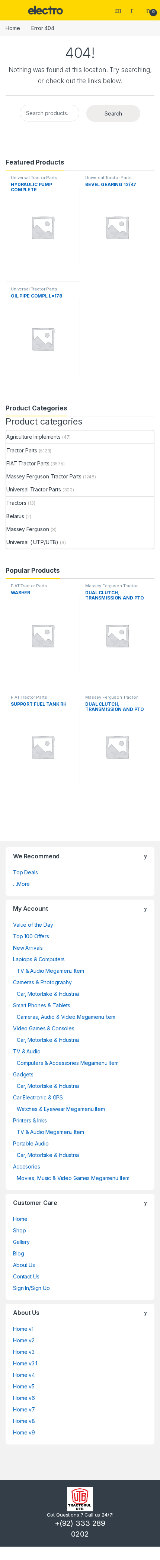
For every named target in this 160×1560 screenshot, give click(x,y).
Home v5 (24, 1386)
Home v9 (24, 1432)
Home (13, 28)
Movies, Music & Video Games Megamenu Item (73, 1178)
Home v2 (24, 1340)
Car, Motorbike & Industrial (48, 994)
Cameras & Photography (42, 982)
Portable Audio (31, 1143)
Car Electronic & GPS (38, 1097)
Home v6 (24, 1398)
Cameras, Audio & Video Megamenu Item (66, 1017)
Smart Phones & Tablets (41, 1005)
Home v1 (23, 1329)
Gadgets (23, 1074)
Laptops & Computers (39, 959)
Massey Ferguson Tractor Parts (43, 476)
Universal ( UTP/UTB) (32, 542)
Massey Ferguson (27, 529)
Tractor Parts (21, 450)
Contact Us (26, 1276)
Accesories (26, 1166)
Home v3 (24, 1352)
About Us (24, 1265)
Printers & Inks (30, 1120)
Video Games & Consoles (43, 1028)
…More (21, 884)
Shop (19, 1230)
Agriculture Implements (33, 436)
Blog (18, 1253)
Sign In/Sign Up (31, 1288)
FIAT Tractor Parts (27, 463)
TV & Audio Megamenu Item (50, 971)
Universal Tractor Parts (34, 177)
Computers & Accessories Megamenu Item (68, 1063)
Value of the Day (33, 925)
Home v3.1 (25, 1363)
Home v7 (24, 1409)
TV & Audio (27, 1051)
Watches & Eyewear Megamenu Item (61, 1109)
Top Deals (25, 872)
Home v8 (24, 1421)
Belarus (15, 516)
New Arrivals (28, 948)
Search (119, 10)
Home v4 (24, 1375)
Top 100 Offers (31, 936)
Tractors (16, 503)
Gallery (21, 1242)
